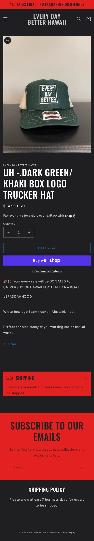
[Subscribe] (80, 468)
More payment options (47, 271)
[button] (5, 19)
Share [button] (12, 344)
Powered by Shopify (65, 533)
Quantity (9, 223)
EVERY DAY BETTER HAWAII (41, 533)
